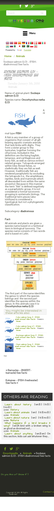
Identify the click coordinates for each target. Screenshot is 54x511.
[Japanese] (19, 46)
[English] (7, 43)
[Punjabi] (27, 46)
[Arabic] (15, 46)
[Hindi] (7, 46)
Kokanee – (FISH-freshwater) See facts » (22, 381)
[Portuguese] (31, 43)
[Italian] (43, 43)
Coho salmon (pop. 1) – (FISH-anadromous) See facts (27, 318)
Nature (14, 420)
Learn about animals (17, 412)
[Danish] (35, 43)
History (14, 409)
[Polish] (31, 46)
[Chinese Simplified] (39, 43)
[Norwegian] (11, 43)
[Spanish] (19, 43)
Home (7, 56)
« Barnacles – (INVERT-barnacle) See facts (18, 371)
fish (5, 356)
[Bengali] (23, 46)
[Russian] (11, 46)
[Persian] (35, 46)
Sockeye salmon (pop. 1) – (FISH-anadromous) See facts (29, 336)
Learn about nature (17, 417)
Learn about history (18, 404)
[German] (23, 43)
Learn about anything (18, 433)
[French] (27, 43)
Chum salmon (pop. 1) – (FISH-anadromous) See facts (27, 345)
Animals (20, 56)
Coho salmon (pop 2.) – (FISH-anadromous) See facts (28, 327)
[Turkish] (15, 43)
